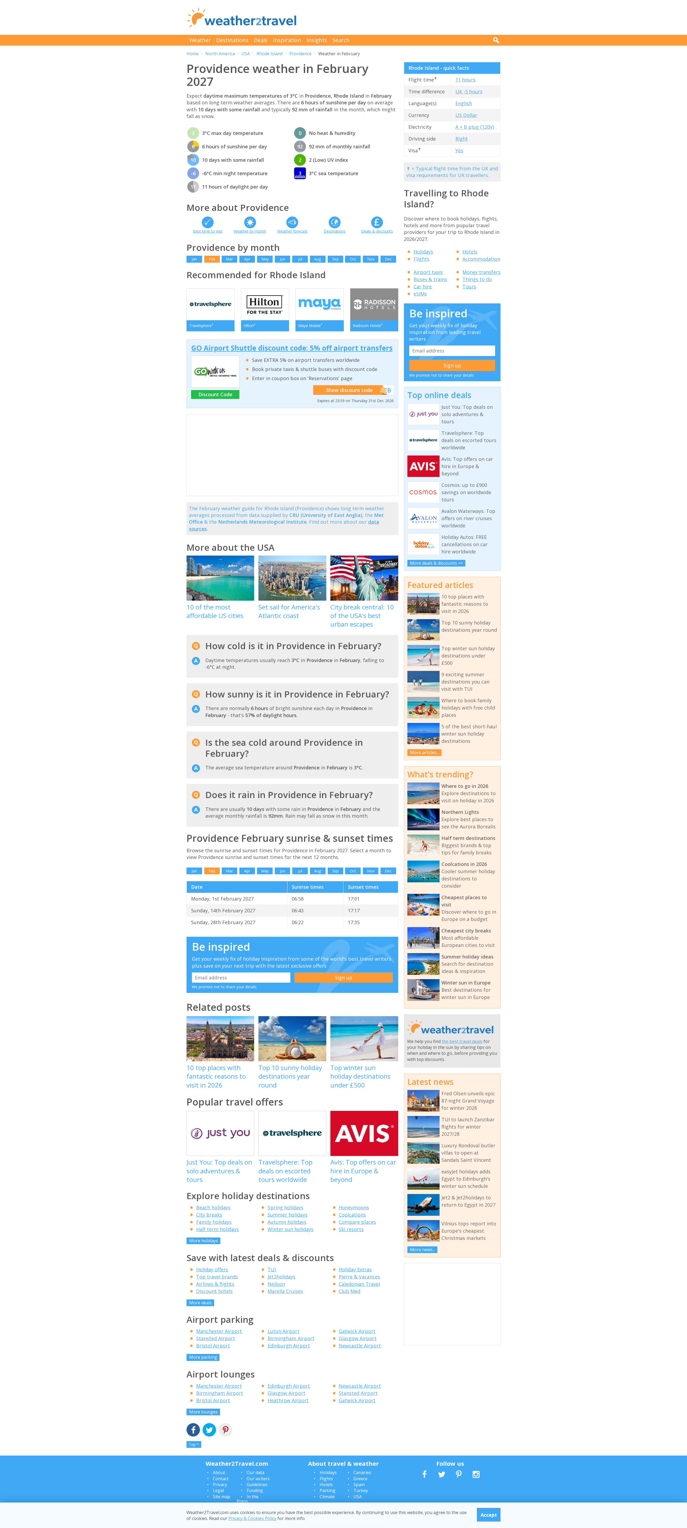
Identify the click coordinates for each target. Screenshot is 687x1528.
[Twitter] (209, 1430)
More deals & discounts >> (436, 563)
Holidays (423, 251)
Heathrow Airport (288, 1400)
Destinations (232, 40)
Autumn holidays (287, 1222)
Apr (247, 259)
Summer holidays (288, 1214)
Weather (200, 40)
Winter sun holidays (290, 1229)
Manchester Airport (219, 1331)
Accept (489, 1514)
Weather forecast (292, 231)
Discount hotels (214, 1291)
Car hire (423, 286)
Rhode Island (270, 54)
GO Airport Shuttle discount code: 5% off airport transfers (292, 348)
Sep (335, 259)
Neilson (276, 1284)
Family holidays (214, 1222)
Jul (300, 259)
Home (193, 54)
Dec (388, 259)
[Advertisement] (402, 17)
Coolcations (352, 1214)
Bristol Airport (213, 1345)
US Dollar (466, 115)
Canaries (362, 1472)
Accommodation (481, 259)
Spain (359, 1484)
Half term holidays (217, 1229)
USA (246, 54)
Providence (300, 54)
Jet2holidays (281, 1276)
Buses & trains (430, 279)
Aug (317, 259)
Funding (255, 1490)
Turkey (360, 1490)
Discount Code (215, 394)
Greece (360, 1479)
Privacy (220, 1484)
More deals (200, 1303)
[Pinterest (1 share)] (225, 1430)
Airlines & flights (215, 1284)
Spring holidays (285, 1207)
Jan (194, 259)
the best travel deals (462, 1041)
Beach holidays (213, 1207)
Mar (229, 259)
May (265, 259)
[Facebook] (193, 1430)
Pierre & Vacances (359, 1276)
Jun (282, 259)
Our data (255, 1472)
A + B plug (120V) (474, 127)
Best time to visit (207, 231)
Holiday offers (212, 1269)
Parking (327, 1490)
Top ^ (194, 1444)
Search (341, 40)
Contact (220, 1479)
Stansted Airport (215, 1338)
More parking (203, 1357)
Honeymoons (354, 1207)
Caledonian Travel (359, 1284)
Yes (459, 150)
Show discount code (349, 390)
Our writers (258, 1479)
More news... (422, 1249)
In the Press (247, 1499)
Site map (221, 1497)
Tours (469, 286)
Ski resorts (351, 1229)
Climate (327, 1497)
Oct (353, 259)
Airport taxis (428, 272)
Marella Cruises (285, 1291)
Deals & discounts (377, 231)
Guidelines (257, 1484)
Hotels (469, 251)
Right (461, 138)
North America (220, 54)
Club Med (349, 1291)
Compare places (357, 1222)
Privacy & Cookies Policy (252, 1518)
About (219, 1472)
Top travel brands (217, 1276)
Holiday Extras (355, 1269)
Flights (421, 259)
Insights (316, 40)
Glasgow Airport (358, 1338)
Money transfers (481, 272)
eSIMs (420, 294)
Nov (370, 259)
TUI (272, 1269)
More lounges (203, 1412)
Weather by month (250, 231)
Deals (261, 40)
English (463, 103)
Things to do (477, 279)
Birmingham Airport (291, 1338)
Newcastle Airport (360, 1345)
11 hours (465, 79)
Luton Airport (283, 1331)
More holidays (203, 1241)
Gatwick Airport (357, 1331)
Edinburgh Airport (289, 1345)
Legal (218, 1490)
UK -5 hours (469, 91)
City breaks (209, 1214)
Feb (212, 259)
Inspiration (287, 40)
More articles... (424, 752)
